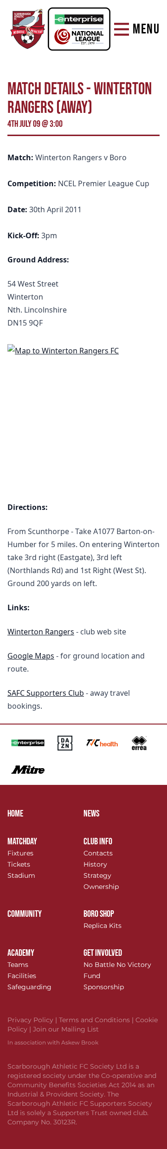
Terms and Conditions (97, 1020)
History (95, 864)
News (91, 813)
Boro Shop (99, 914)
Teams (17, 964)
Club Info (98, 841)
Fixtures (20, 853)
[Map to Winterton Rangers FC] (83, 414)
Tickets (18, 864)
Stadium (21, 875)
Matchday (22, 841)
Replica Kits (103, 925)
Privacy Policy (33, 1020)
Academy (20, 953)
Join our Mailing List (66, 1029)
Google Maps (30, 656)
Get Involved (103, 953)
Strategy (97, 875)
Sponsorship (104, 987)
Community (24, 914)
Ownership (101, 886)
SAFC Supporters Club (45, 693)
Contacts (98, 853)
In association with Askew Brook (52, 1042)
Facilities (21, 976)
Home (15, 813)
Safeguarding (29, 987)
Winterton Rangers (40, 632)
